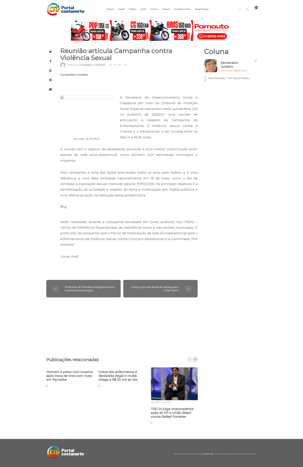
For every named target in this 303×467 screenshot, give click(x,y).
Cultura (154, 9)
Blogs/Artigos (201, 9)
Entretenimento (182, 9)
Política (132, 9)
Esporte (166, 9)
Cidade (121, 9)
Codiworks (207, 453)
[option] (70, 377)
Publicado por (79, 65)
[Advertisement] (122, 325)
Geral (143, 9)
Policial (110, 9)
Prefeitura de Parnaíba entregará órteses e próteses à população (90, 288)
